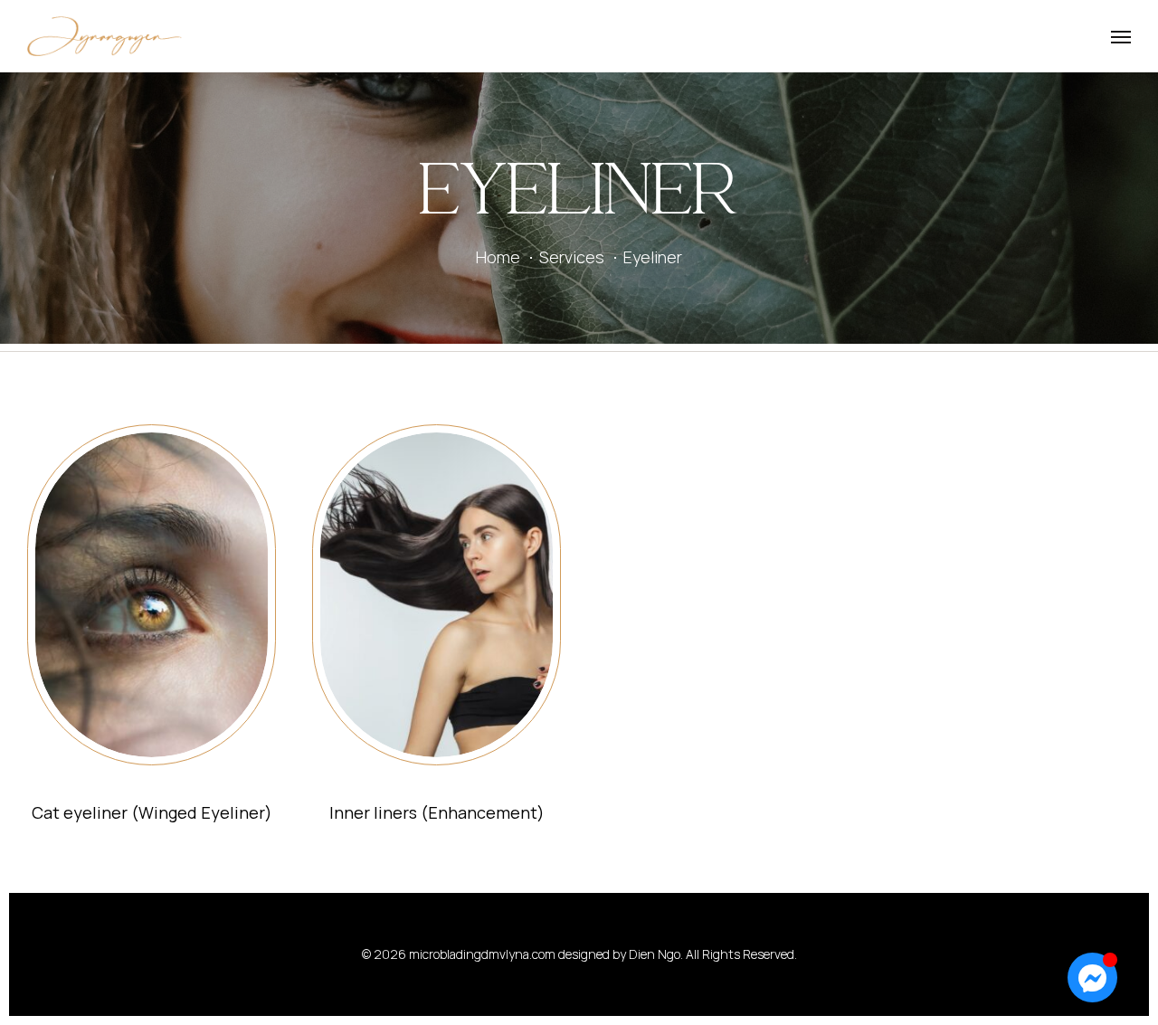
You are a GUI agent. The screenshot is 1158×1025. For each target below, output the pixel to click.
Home (498, 257)
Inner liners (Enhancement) (437, 812)
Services (571, 257)
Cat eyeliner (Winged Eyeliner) (152, 812)
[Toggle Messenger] (1092, 977)
